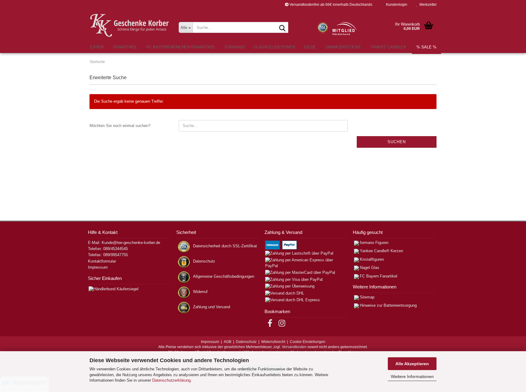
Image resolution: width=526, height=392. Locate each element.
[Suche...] (282, 27)
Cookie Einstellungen (307, 342)
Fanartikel (125, 47)
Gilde (310, 47)
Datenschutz (204, 261)
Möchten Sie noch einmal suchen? (119, 125)
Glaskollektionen (274, 47)
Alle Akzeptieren (412, 363)
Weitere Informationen (412, 376)
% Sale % (426, 47)
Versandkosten (294, 347)
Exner (97, 47)
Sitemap (367, 297)
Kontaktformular (102, 261)
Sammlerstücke (343, 47)
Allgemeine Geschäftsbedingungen (223, 276)
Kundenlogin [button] (395, 4)
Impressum (98, 267)
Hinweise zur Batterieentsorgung (388, 305)
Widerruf (200, 291)
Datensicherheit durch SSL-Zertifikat (225, 246)
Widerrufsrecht (273, 342)
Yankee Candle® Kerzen (381, 251)
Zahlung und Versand (211, 307)
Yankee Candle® (388, 47)
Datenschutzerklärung (171, 380)
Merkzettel (427, 4)
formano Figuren (374, 242)
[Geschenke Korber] (129, 25)
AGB (227, 342)
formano (235, 47)
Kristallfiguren (372, 259)
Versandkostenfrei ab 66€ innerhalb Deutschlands (330, 4)
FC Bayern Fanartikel (378, 276)
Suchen (396, 141)
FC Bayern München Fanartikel (181, 47)
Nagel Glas (369, 267)
